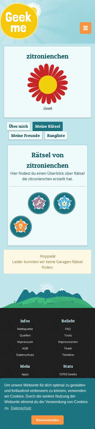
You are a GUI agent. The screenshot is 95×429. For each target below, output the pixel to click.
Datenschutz (25, 355)
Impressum (25, 342)
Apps (25, 374)
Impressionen (68, 342)
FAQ (68, 329)
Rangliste (56, 135)
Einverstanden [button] (47, 420)
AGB (25, 348)
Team (68, 348)
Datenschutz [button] (21, 408)
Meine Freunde (25, 135)
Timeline (68, 355)
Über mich (18, 126)
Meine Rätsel (47, 126)
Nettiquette (25, 329)
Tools (68, 335)
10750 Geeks (68, 374)
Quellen (25, 335)
